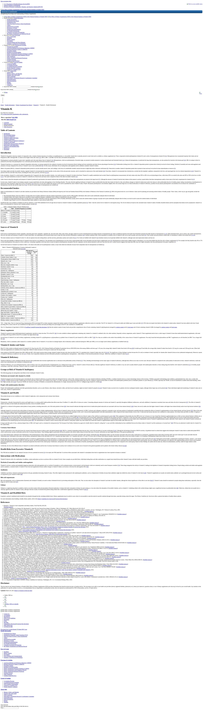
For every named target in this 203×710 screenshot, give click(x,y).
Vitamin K (36, 105)
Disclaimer (6, 149)
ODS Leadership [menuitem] (11, 76)
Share (2, 95)
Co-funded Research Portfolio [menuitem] (14, 66)
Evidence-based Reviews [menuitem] (13, 61)
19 (3, 339)
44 (125, 445)
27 (187, 402)
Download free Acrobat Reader (9, 629)
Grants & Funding (17, 62)
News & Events (16, 35)
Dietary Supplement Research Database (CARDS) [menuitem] (16, 668)
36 (114, 416)
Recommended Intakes (9, 135)
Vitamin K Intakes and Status (11, 138)
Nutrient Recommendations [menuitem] (14, 29)
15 (145, 235)
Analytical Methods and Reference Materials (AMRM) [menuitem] (20, 48)
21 (106, 352)
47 (152, 480)
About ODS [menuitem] (10, 72)
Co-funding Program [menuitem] (12, 65)
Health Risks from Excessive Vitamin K (14, 143)
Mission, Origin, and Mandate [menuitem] (14, 73)
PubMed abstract (8, 507)
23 (30, 362)
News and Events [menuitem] (11, 36)
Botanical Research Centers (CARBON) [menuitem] (17, 49)
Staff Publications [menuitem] (11, 79)
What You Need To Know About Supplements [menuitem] (18, 23)
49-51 (86, 489)
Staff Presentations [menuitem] (11, 81)
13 (166, 233)
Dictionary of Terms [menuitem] (12, 28)
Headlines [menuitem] (9, 38)
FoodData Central (29, 327)
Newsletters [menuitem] (10, 41)
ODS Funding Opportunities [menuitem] (11, 684)
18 (55, 333)
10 (104, 171)
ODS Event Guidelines (9, 618)
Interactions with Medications (11, 145)
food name (130, 327)
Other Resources (8, 127)
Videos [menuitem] (8, 25)
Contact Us (6, 614)
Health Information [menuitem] (11, 19)
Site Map (6, 622)
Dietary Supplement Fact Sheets (24, 105)
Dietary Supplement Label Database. (27, 531)
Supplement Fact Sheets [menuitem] (13, 21)
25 (4, 380)
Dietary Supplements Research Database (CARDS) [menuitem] (20, 53)
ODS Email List (11, 119)
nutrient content (120, 327)
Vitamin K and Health (9, 142)
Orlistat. (13, 578)
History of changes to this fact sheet (23, 590)
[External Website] (40, 327)
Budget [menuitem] (9, 82)
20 (133, 348)
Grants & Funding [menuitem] (11, 63)
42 (98, 434)
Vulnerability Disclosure (10, 624)
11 (47, 172)
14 (83, 235)
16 (24, 248)
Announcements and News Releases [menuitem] (16, 42)
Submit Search (34, 86)
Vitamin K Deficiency (9, 139)
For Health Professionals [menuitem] (13, 31)
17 (142, 323)
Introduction (7, 133)
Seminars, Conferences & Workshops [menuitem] (16, 43)
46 (145, 473)
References (6, 148)
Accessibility (7, 615)
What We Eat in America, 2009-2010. (45, 534)
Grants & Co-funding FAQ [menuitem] (14, 69)
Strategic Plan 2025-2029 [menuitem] (13, 75)
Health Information (18, 18)
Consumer (6, 122)
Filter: (2, 707)
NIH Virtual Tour (8, 625)
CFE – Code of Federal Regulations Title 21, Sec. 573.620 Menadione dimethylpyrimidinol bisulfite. (47, 527)
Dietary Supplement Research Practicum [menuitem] (17, 58)
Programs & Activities (20, 45)
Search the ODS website (10, 86)
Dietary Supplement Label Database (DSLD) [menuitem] (18, 55)
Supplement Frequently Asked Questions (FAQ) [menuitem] (16, 635)
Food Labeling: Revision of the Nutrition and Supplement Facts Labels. (40, 530)
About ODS (13, 71)
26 (166, 388)
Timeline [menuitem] (9, 83)
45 (87, 466)
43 (154, 438)
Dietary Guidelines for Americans (46, 499)
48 (177, 488)
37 (5, 417)
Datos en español (8, 124)
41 (115, 430)
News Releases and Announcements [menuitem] (13, 656)
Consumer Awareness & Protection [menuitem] (16, 32)
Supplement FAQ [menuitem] (11, 22)
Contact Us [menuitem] (10, 85)
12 (32, 183)
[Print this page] (5, 92)
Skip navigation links (6, 1)
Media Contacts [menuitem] (11, 39)
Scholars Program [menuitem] (11, 59)
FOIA (5, 621)
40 (61, 430)
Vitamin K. (29, 571)
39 (172, 423)
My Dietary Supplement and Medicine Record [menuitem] (18, 33)
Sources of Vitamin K (9, 136)
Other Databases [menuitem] (11, 56)
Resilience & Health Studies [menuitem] (14, 52)
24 (2, 380)
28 (65, 406)
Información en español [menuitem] (13, 26)
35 (191, 410)
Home (2, 105)
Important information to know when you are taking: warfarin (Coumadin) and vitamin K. (68, 569)
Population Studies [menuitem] (11, 51)
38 (7, 417)
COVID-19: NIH (8, 626)
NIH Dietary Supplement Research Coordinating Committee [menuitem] (22, 78)
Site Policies (7, 616)
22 (108, 352)
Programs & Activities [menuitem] (12, 46)
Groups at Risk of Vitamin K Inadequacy (14, 140)
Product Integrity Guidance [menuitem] (14, 68)
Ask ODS (15, 117)
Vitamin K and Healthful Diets (11, 146)
